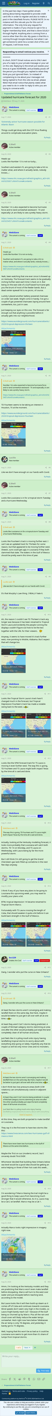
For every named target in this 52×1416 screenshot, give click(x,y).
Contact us (6, 1391)
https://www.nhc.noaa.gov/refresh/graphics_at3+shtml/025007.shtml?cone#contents (25, 179)
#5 (50, 376)
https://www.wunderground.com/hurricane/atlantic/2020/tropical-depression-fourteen (25, 414)
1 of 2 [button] (18, 1347)
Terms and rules (18, 1391)
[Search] (48, 3)
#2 (50, 154)
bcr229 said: (7, 998)
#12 (49, 758)
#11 (49, 694)
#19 (49, 1223)
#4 (50, 242)
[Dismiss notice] (48, 11)
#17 (49, 1068)
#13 (49, 823)
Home (4, 1393)
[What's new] (43, 3)
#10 (49, 614)
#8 (50, 522)
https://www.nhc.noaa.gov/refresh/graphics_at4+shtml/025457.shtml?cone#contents (25, 219)
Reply (48, 137)
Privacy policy (32, 1391)
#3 (50, 202)
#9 (50, 576)
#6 (50, 467)
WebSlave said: (9, 828)
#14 (49, 886)
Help (41, 1391)
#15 (49, 967)
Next (26, 1347)
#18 (49, 1188)
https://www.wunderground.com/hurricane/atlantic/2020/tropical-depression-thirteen (25, 322)
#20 (49, 1282)
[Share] (46, 117)
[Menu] (4, 3)
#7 (50, 493)
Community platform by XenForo (23, 1399)
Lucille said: (7, 582)
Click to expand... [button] (26, 1115)
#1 (50, 117)
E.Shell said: (7, 247)
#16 (49, 993)
